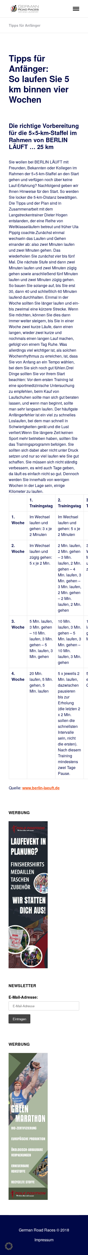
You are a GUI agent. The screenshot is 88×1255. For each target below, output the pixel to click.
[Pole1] (28, 966)
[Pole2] (28, 1198)
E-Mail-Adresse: (23, 997)
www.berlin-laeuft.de (41, 788)
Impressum (44, 1240)
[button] (9, 1246)
